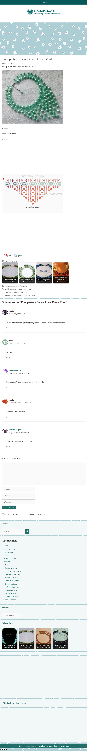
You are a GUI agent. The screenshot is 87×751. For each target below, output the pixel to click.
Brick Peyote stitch (12, 581)
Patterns (23, 286)
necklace (8, 289)
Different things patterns (14, 587)
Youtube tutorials (9, 600)
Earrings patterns (11, 590)
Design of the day (9, 558)
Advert (5, 546)
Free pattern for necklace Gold (17, 292)
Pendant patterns (11, 597)
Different (6, 562)
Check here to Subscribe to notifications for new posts (25, 514)
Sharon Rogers (15, 429)
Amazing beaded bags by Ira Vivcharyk (20, 295)
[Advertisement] (43, 38)
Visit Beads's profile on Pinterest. (15, 703)
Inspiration (9, 552)
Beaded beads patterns (13, 571)
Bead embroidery (11, 568)
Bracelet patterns (11, 577)
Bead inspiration (9, 549)
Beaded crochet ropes (13, 574)
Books (5, 555)
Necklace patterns (12, 286)
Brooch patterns (11, 584)
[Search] (27, 531)
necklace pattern (18, 289)
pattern (29, 289)
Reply (8, 328)
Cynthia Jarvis (15, 370)
